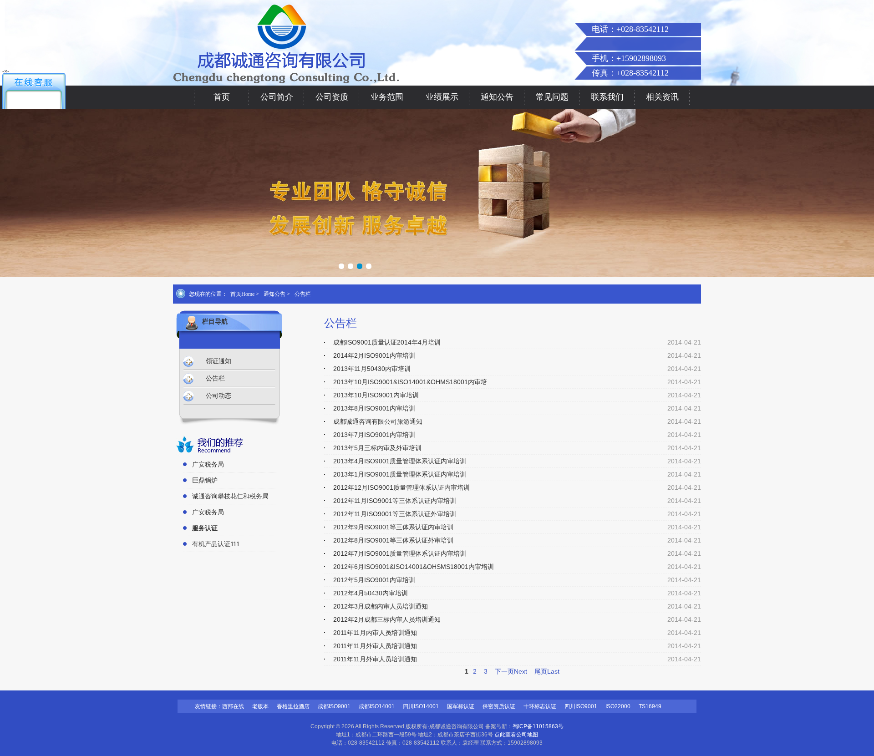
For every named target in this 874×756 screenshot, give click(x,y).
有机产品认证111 (216, 544)
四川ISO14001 (421, 706)
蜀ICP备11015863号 (538, 726)
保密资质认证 (499, 706)
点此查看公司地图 (516, 734)
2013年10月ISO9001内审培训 (376, 395)
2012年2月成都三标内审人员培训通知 (387, 619)
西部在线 (233, 706)
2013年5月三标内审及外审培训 (377, 448)
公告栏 (303, 294)
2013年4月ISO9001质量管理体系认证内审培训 (399, 461)
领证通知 (218, 361)
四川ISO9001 (580, 706)
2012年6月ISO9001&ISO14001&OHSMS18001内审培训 (413, 566)
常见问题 (552, 96)
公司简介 (276, 96)
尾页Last (546, 671)
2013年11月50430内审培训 (372, 368)
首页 (221, 96)
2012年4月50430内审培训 (370, 593)
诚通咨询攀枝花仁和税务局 (230, 496)
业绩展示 (442, 96)
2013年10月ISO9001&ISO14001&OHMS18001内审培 (410, 382)
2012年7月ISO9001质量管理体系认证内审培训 (399, 553)
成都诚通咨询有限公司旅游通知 (377, 421)
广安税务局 (208, 464)
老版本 (260, 706)
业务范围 (387, 96)
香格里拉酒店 (293, 706)
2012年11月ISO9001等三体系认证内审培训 (394, 500)
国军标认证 (460, 706)
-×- (5, 71)
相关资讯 (662, 96)
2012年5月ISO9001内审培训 (374, 579)
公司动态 (218, 395)
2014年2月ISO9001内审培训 (374, 355)
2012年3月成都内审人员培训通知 (380, 606)
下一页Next (511, 671)
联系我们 (607, 96)
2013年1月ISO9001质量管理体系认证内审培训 (399, 474)
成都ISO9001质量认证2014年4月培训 (387, 342)
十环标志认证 (539, 706)
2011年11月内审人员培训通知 (375, 632)
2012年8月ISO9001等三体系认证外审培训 (393, 540)
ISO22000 (617, 706)
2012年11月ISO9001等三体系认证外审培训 (394, 514)
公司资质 (331, 96)
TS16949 (650, 706)
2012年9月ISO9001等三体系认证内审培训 (393, 527)
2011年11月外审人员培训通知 (375, 645)
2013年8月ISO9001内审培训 (374, 408)
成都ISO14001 (377, 706)
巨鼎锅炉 (205, 480)
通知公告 (497, 96)
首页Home (242, 294)
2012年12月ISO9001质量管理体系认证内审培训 (401, 487)
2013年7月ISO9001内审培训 (374, 434)
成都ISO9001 (334, 706)
